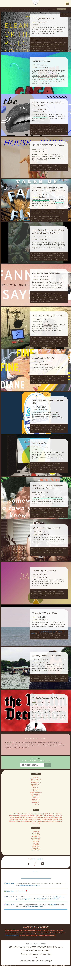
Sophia (55, 431)
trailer (55, 637)
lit (43, 817)
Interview (22, 9)
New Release (60, 79)
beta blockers (60, 214)
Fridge (42, 550)
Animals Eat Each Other (40, 116)
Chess (64, 427)
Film (34, 787)
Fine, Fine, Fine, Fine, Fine (44, 358)
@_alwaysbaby (20, 891)
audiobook (42, 77)
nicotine (34, 301)
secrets (45, 81)
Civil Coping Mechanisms (27, 815)
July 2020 (36, 841)
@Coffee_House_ (58, 897)
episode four (44, 216)
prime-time (46, 259)
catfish (34, 297)
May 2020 (36, 843)
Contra (33, 680)
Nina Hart (42, 495)
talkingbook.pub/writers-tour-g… (30, 885)
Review (29, 9)
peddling (37, 259)
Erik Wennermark (49, 815)
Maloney (34, 429)
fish (57, 297)
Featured (44, 40)
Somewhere (43, 514)
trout (48, 301)
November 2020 (35, 838)
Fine (39, 380)
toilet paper (44, 83)
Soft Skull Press (55, 81)
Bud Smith (34, 216)
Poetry (44, 295)
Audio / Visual (49, 38)
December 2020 (35, 836)
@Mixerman (53, 904)
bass (60, 295)
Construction (61, 678)
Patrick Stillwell (37, 431)
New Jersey (60, 680)
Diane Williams (44, 364)
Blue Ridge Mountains (48, 467)
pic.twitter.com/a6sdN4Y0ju (34, 906)
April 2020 (36, 845)
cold (47, 341)
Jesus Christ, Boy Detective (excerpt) (36, 961)
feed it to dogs (60, 341)
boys (54, 77)
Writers (34, 554)
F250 (42, 624)
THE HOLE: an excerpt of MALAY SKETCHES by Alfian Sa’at (36, 947)
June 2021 (36, 831)
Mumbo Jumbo (41, 9)
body (43, 814)
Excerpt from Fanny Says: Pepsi (46, 273)
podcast (46, 131)
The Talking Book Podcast (40, 199)
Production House (37, 469)
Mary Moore (51, 817)
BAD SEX (58, 580)
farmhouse (61, 467)
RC (44, 301)
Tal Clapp (21, 821)
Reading (47, 42)
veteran (59, 259)
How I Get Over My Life (45, 343)
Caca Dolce (61, 70)
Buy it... (61, 626)
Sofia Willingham (51, 169)
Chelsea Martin (44, 67)
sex (17, 821)
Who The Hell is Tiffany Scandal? (46, 528)
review (50, 819)
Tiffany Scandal (44, 535)
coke (39, 297)
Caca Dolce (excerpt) (41, 61)
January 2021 (36, 835)
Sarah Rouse (37, 81)
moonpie (46, 299)
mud (51, 299)
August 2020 (35, 840)
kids (46, 79)
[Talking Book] (9, 883)
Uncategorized (59, 339)
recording (46, 552)
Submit (66, 14)
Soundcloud (59, 516)
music (63, 429)
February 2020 (36, 848)
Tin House (56, 345)
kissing (52, 79)
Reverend (48, 431)
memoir (40, 257)
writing (38, 823)
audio (57, 465)
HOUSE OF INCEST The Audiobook (48, 145)
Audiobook (59, 38)
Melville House (43, 429)
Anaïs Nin (42, 152)
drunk (41, 815)
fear (61, 815)
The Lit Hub (59, 595)
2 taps (56, 295)
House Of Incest (55, 154)
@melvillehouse (54, 899)
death (37, 815)
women (53, 821)
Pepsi (40, 301)
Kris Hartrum (55, 216)
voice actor (46, 133)
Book (54, 378)
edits (56, 46)
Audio (40, 38)
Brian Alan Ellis (53, 814)
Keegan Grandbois (56, 635)
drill (52, 341)
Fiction (51, 40)
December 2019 (35, 849)
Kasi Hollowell (44, 112)
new (50, 345)
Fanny (44, 297)
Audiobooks (61, 9)
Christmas (51, 678)
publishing (49, 469)
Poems (30, 819)
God (21, 817)
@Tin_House (45, 899)
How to (25, 817)
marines (34, 257)
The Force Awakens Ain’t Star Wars (36, 954)
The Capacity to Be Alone (43, 18)
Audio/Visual (52, 9)
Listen (44, 380)
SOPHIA (55, 414)
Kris (32, 131)
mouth (45, 345)
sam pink (55, 819)
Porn (36, 957)
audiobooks (35, 467)
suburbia (35, 83)
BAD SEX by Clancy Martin (44, 570)
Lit (34, 9)
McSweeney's (52, 380)
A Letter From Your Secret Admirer (36, 950)
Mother (47, 50)
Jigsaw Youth (58, 550)
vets (65, 259)
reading (34, 220)
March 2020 (35, 846)
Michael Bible (43, 410)
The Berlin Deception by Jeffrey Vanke (48, 698)
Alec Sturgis (56, 427)
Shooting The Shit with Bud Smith (46, 656)
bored (49, 77)
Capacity (45, 44)
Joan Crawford (36, 299)
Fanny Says (50, 297)
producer (53, 131)
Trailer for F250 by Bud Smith (45, 613)
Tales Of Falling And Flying (48, 220)
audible (39, 378)
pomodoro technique (52, 218)
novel (53, 50)
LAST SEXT (48, 324)
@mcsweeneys (20, 899)
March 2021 (35, 833)
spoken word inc (60, 469)
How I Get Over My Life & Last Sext (47, 315)
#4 (45, 214)
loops (33, 50)
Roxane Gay (50, 595)
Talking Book (59, 201)
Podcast (40, 42)
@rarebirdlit (37, 899)
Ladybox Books (36, 552)
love (45, 817)
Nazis (56, 717)
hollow (33, 343)
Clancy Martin (58, 593)
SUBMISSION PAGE (12, 935)
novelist (59, 50)
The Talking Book (5, 9)
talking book (46, 637)
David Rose (43, 239)
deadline (49, 46)
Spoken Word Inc (39, 443)
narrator (38, 131)
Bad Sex (49, 593)
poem (25, 819)
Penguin (34, 218)
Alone (60, 42)
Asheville (50, 465)
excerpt (57, 815)
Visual (33, 634)
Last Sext (58, 343)
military (47, 257)
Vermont (34, 471)
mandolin (39, 50)
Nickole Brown (44, 279)
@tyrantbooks (29, 899)
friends (41, 79)
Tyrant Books (36, 597)
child (51, 44)
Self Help (34, 802)
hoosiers (63, 297)
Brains (51, 512)
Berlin (51, 717)
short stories (43, 382)
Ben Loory (42, 197)
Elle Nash (47, 129)
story (53, 259)
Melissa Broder (44, 322)
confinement (40, 46)
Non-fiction (54, 75)
